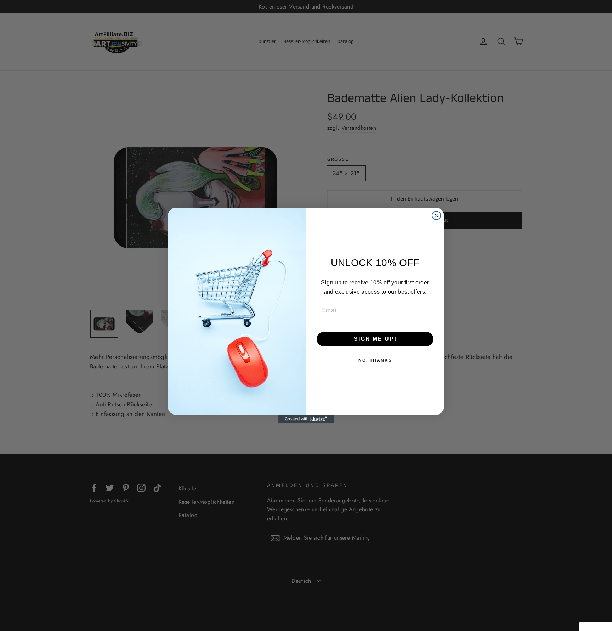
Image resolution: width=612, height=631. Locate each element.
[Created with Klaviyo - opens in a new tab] (306, 419)
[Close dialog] (436, 215)
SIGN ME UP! (375, 339)
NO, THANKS (375, 360)
